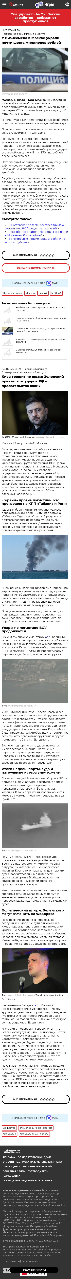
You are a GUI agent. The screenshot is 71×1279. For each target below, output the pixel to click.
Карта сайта (11, 1175)
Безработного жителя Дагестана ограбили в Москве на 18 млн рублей (36, 233)
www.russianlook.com (14, 94)
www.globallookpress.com (51, 437)
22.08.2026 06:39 (11, 369)
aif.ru (48, 637)
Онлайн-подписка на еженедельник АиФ (32, 1161)
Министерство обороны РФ (22, 705)
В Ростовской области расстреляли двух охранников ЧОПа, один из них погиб (34, 226)
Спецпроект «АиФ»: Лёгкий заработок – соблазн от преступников (35, 17)
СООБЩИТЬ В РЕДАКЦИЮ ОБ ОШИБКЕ (27, 1180)
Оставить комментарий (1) (35, 267)
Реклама (9, 1157)
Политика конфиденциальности (22, 1261)
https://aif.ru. (47, 1255)
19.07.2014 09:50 (11, 30)
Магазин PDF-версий (37, 1166)
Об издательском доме (34, 1157)
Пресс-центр (11, 1166)
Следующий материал (34, 1270)
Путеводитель (38, 1171)
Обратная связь (14, 1171)
